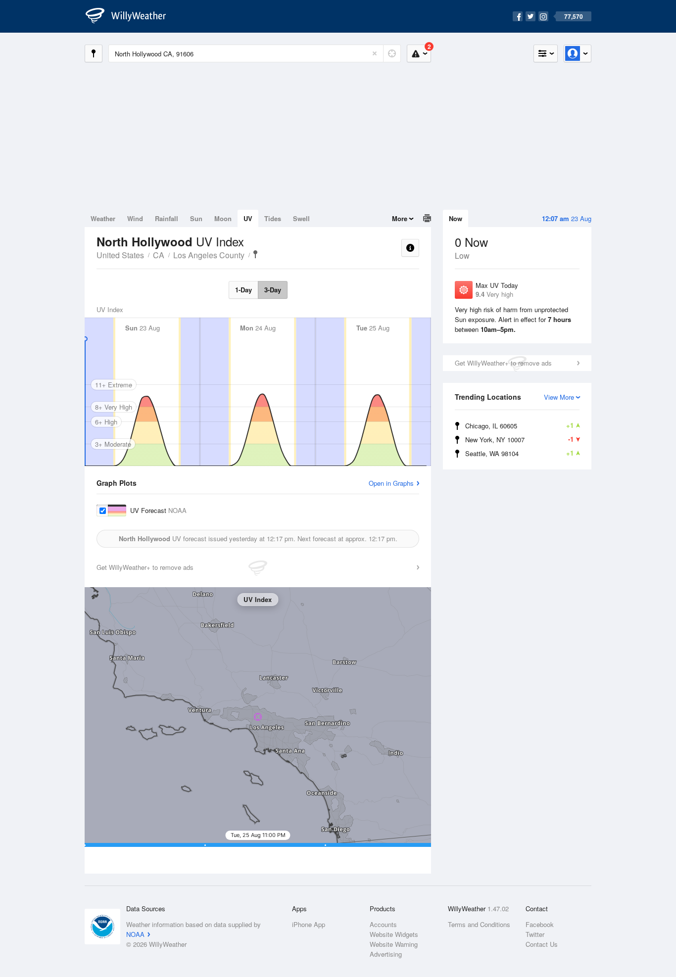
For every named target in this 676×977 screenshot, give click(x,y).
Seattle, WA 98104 (519, 453)
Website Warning (394, 944)
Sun (196, 218)
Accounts (383, 924)
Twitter (535, 934)
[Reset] (375, 53)
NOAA (135, 934)
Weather (103, 218)
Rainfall (166, 218)
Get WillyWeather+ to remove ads (503, 363)
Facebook (540, 924)
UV (247, 218)
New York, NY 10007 (519, 439)
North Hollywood (255, 254)
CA (158, 255)
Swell (301, 218)
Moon (223, 218)
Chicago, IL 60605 (519, 425)
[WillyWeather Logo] (131, 16)
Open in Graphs (391, 483)
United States (120, 255)
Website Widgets (394, 934)
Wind (135, 218)
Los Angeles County (208, 255)
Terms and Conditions (479, 924)
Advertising (386, 954)
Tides (272, 218)
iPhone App (308, 924)
